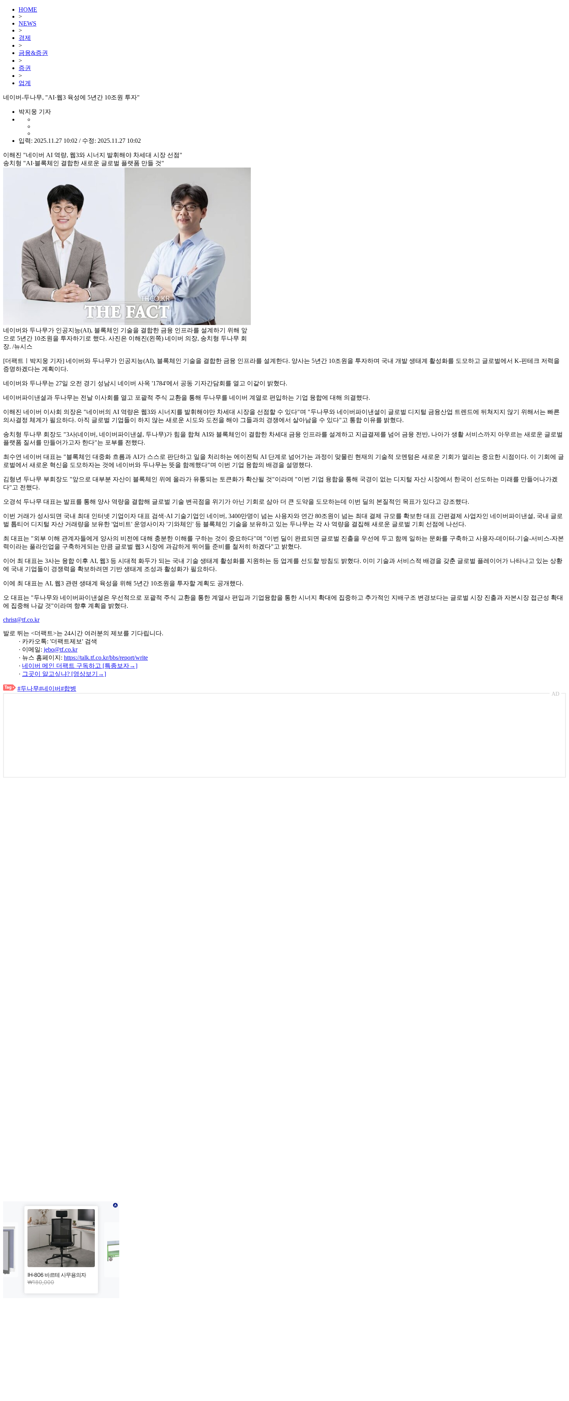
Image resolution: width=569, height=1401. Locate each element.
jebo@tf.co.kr (60, 649)
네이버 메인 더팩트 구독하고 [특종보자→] (79, 665)
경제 (25, 37)
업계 (25, 83)
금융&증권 (33, 53)
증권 (25, 68)
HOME (28, 9)
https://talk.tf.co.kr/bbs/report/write (106, 657)
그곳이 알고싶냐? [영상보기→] (64, 674)
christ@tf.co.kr (21, 619)
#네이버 (50, 688)
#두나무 (28, 688)
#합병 (68, 688)
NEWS (27, 23)
